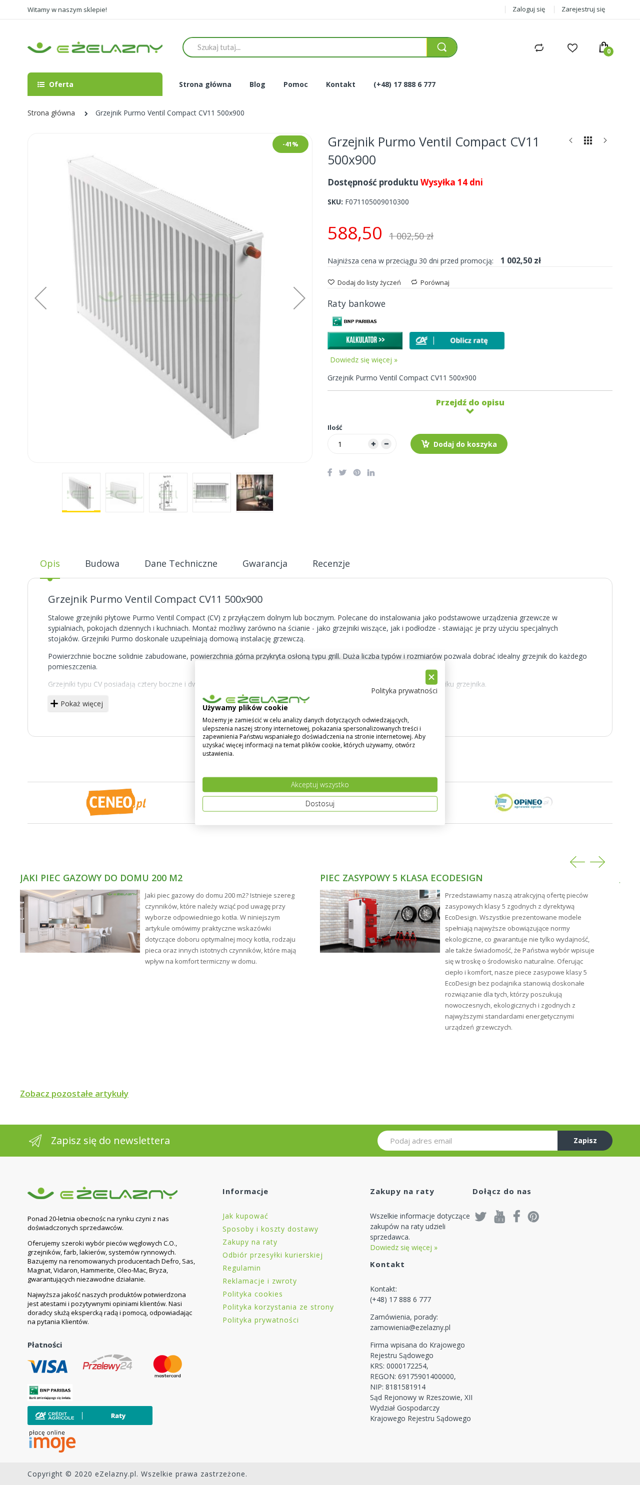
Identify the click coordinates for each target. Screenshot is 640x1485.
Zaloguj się (528, 8)
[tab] (50, 567)
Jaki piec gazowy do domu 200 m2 (101, 878)
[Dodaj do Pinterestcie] (357, 472)
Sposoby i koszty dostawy (270, 1229)
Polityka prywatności (260, 1320)
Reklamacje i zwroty (259, 1281)
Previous (577, 862)
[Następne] (605, 142)
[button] (40, 297)
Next (597, 862)
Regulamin (241, 1268)
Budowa (102, 563)
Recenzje (331, 563)
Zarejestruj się (583, 8)
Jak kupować (245, 1216)
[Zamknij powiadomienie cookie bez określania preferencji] (432, 677)
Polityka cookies (252, 1294)
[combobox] (304, 47)
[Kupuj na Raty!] (457, 340)
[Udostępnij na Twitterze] (342, 472)
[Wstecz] (571, 142)
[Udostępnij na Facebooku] (330, 472)
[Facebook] (516, 1216)
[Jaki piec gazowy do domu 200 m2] (80, 921)
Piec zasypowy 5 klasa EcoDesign (401, 878)
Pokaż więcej (81, 703)
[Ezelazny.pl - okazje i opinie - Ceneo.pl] (116, 802)
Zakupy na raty (250, 1242)
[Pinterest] (533, 1216)
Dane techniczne (181, 563)
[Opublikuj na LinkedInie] (371, 472)
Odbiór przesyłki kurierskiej (272, 1255)
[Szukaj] (441, 47)
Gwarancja (265, 563)
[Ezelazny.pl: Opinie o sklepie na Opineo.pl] (524, 802)
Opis (50, 563)
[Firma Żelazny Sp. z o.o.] (113, 1193)
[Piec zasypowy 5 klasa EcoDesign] (380, 921)
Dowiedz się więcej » (364, 359)
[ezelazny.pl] (95, 47)
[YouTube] (500, 1216)
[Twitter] (481, 1216)
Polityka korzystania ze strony (278, 1307)
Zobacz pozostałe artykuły (74, 1093)
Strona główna (51, 112)
